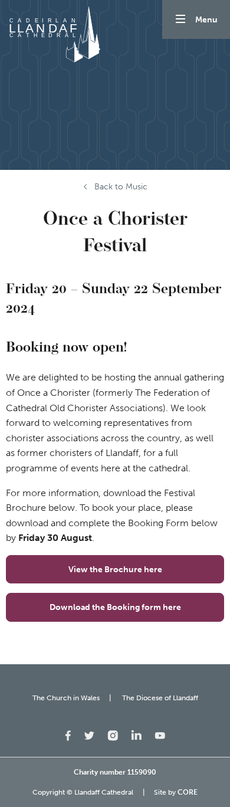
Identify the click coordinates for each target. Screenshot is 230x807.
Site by (176, 792)
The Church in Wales (66, 698)
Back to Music (120, 187)
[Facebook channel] (68, 734)
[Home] (53, 34)
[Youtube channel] (160, 734)
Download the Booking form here (115, 607)
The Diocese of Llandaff (160, 698)
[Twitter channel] (89, 734)
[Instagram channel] (112, 734)
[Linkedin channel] (136, 733)
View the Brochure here (115, 569)
